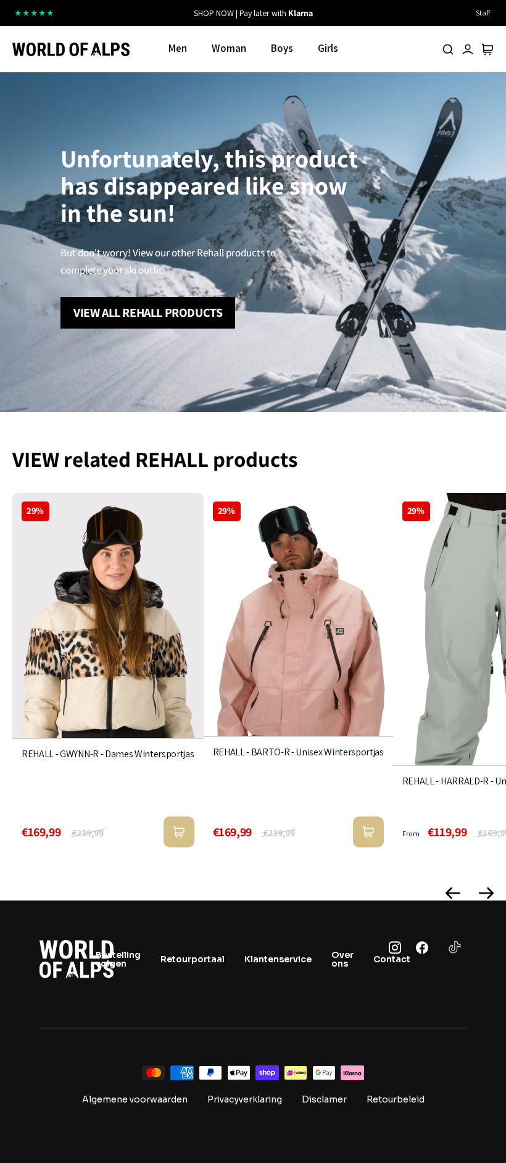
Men (177, 48)
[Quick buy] (179, 832)
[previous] (152, 13)
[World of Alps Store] (71, 49)
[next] (353, 13)
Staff (483, 12)
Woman (229, 48)
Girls (328, 48)
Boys (282, 48)
